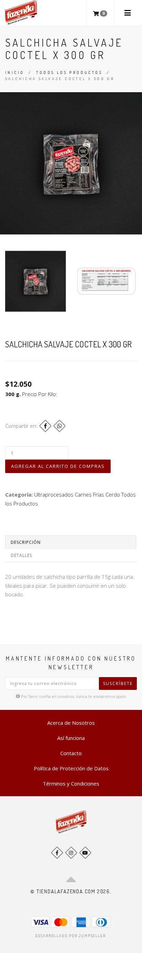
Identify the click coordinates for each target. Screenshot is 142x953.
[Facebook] (45, 426)
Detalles (21, 555)
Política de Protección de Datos (71, 768)
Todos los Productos (69, 72)
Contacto (71, 753)
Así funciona (71, 737)
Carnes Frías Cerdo (97, 494)
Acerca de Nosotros (71, 722)
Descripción (26, 542)
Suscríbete (118, 683)
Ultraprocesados (53, 494)
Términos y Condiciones (71, 783)
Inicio (14, 72)
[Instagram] (71, 852)
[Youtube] (85, 852)
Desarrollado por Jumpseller (70, 935)
